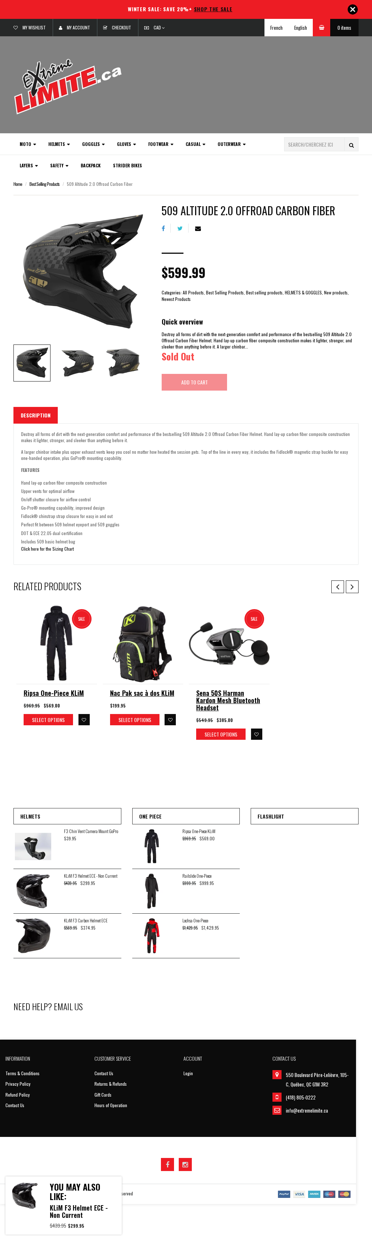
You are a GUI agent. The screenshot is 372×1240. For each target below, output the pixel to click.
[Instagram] (185, 1164)
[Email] (200, 228)
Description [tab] (35, 415)
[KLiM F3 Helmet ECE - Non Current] (25, 1196)
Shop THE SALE (213, 9)
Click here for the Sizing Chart (47, 549)
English (300, 27)
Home (17, 184)
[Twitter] (183, 228)
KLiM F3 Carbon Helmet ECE (86, 920)
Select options (48, 719)
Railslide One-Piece (196, 876)
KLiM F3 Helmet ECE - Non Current (90, 876)
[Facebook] (166, 228)
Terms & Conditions (22, 1073)
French (276, 27)
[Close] (353, 9)
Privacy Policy (18, 1084)
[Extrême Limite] (67, 86)
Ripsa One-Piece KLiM (54, 693)
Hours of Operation (110, 1105)
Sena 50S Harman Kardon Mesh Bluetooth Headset (228, 700)
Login (188, 1073)
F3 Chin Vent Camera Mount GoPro (91, 831)
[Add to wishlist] (84, 719)
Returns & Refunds (110, 1084)
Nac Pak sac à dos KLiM (142, 693)
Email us (68, 1006)
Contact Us (14, 1105)
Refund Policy (17, 1095)
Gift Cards (103, 1095)
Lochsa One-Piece (195, 920)
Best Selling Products (44, 184)
